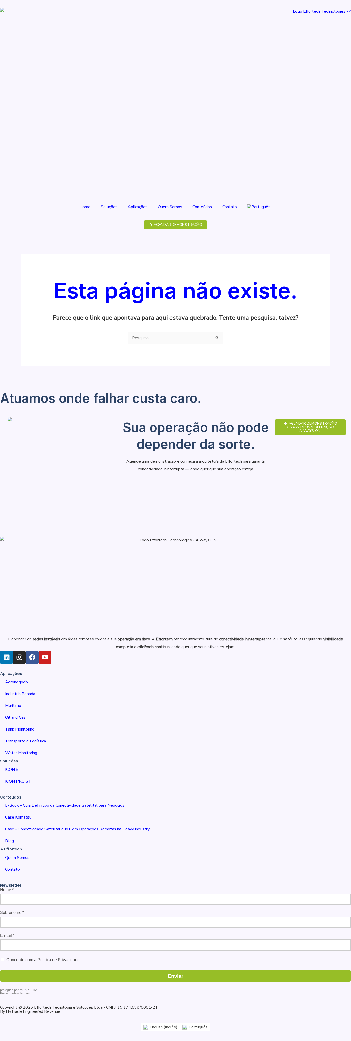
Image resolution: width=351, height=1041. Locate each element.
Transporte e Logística (25, 741)
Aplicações (137, 207)
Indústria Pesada (20, 694)
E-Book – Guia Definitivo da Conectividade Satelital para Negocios (64, 805)
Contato (229, 207)
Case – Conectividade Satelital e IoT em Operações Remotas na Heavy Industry (77, 829)
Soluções (109, 207)
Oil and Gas (15, 717)
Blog (9, 841)
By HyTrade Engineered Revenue (30, 1011)
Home (84, 207)
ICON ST (13, 769)
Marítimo (13, 705)
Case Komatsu (18, 817)
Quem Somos (170, 207)
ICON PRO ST (18, 781)
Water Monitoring (21, 753)
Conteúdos (202, 207)
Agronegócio (16, 682)
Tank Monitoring (19, 729)
